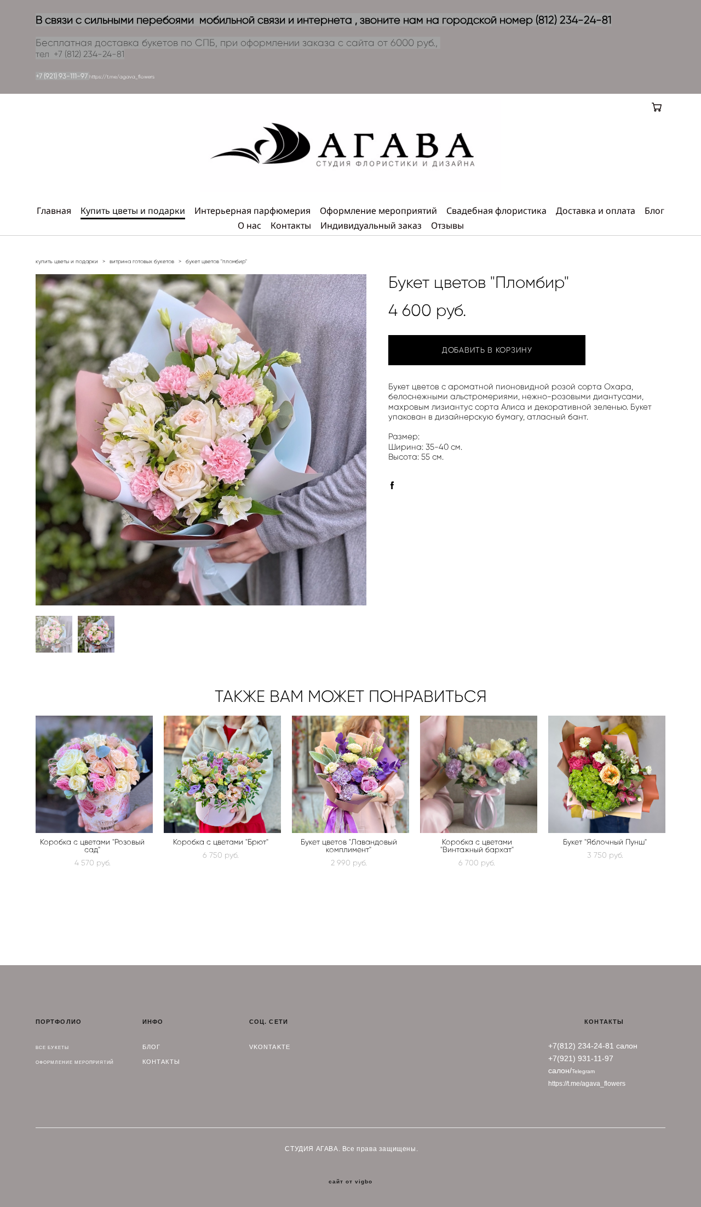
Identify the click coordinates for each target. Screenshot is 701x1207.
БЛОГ (151, 1047)
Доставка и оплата (595, 210)
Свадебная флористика (496, 210)
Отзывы (447, 225)
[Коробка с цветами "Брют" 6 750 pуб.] (222, 774)
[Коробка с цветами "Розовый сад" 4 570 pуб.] (94, 774)
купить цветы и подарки (67, 261)
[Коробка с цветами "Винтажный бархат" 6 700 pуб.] (478, 774)
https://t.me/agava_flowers (121, 77)
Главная (54, 210)
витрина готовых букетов (142, 261)
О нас (249, 225)
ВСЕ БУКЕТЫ (52, 1047)
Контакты (291, 225)
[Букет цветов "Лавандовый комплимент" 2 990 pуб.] (350, 774)
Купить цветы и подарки (133, 210)
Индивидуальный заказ (371, 225)
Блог (654, 210)
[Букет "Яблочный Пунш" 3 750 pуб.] (606, 774)
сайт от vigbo (350, 1182)
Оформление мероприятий (378, 210)
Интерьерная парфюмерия (252, 210)
